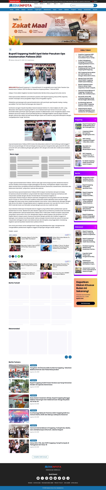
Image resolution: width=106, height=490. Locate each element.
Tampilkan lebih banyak (40, 457)
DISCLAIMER (67, 483)
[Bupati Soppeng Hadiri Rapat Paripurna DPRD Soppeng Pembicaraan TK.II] (78, 195)
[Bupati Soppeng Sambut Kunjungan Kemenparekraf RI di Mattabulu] (78, 217)
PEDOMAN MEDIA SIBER (47, 483)
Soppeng (33, 365)
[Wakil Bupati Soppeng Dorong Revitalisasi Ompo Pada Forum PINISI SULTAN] (78, 263)
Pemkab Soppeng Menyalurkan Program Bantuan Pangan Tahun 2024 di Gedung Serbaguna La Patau (89, 208)
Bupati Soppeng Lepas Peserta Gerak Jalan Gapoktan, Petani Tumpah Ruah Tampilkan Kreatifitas (87, 86)
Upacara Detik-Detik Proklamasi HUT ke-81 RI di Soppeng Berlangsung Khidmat (86, 68)
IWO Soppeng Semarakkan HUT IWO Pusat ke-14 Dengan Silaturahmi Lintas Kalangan (86, 74)
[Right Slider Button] (70, 357)
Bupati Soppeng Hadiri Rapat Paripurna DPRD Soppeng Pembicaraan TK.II (88, 194)
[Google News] (55, 478)
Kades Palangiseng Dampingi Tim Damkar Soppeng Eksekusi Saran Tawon (86, 62)
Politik (17, 9)
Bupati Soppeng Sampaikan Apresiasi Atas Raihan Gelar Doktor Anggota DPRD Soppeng (89, 186)
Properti (73, 9)
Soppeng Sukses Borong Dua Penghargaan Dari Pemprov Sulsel (88, 133)
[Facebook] (10, 256)
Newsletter (96, 9)
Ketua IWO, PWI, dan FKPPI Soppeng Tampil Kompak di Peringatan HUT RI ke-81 (49, 444)
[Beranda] (10, 49)
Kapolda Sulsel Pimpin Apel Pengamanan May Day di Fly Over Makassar (88, 255)
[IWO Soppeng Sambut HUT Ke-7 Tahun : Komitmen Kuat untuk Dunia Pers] (78, 156)
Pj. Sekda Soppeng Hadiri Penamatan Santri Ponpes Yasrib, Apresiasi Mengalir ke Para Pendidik (88, 162)
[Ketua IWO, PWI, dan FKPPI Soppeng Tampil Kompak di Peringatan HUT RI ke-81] (19, 446)
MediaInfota (60, 488)
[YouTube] (50, 478)
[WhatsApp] (19, 256)
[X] (13, 256)
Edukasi (66, 9)
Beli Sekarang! (85, 303)
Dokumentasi (38, 7)
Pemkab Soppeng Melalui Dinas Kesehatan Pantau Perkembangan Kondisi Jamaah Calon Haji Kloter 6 (88, 247)
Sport (61, 4)
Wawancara (47, 9)
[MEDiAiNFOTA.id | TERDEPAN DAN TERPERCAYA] (53, 466)
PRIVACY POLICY (58, 483)
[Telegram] (16, 256)
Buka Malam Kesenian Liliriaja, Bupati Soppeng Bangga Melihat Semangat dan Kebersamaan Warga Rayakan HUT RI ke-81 (50, 399)
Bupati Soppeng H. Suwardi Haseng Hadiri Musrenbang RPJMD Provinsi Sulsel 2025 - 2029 (89, 240)
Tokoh (60, 9)
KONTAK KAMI (37, 483)
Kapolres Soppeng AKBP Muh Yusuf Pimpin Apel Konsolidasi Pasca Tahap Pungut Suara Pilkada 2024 (86, 56)
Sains (54, 9)
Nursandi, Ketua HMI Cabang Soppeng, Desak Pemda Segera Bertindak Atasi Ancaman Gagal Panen (86, 98)
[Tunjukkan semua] (95, 120)
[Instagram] (46, 478)
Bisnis (48, 4)
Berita (41, 4)
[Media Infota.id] (20, 5)
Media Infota (50, 488)
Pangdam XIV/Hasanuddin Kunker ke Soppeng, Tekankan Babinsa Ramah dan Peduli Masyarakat (51, 369)
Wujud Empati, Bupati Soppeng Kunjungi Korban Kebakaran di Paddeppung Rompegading (86, 110)
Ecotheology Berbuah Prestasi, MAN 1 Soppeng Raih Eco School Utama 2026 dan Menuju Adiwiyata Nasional (50, 414)
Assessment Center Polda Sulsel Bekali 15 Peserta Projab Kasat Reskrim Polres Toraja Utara (89, 269)
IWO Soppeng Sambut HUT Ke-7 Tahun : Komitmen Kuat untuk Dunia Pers (88, 155)
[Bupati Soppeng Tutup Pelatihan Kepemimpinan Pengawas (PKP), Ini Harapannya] (78, 202)
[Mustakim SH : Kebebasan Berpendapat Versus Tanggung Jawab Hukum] (78, 148)
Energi (80, 9)
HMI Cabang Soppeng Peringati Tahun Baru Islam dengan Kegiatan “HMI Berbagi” (88, 140)
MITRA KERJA (74, 483)
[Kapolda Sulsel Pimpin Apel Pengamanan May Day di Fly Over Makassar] (78, 256)
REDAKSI (30, 483)
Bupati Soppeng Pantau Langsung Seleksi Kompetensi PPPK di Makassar (89, 232)
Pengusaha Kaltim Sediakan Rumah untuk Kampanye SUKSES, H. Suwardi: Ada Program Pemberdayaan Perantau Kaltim (89, 179)
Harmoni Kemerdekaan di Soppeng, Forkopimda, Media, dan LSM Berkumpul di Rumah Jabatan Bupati (50, 429)
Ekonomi (30, 9)
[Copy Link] (22, 256)
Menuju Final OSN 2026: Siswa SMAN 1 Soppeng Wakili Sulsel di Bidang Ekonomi (85, 80)
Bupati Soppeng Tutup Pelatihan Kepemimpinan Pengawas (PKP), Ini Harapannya (89, 201)
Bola (55, 4)
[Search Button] (95, 5)
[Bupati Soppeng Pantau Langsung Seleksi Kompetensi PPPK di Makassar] (78, 233)
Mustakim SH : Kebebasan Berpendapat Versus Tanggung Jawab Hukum (89, 147)
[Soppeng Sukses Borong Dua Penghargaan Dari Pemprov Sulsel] (78, 134)
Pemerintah (87, 9)
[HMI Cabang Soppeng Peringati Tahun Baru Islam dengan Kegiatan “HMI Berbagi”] (78, 141)
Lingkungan (38, 9)
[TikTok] (59, 478)
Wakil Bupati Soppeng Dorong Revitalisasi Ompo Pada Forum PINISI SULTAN (88, 262)
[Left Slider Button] (66, 357)
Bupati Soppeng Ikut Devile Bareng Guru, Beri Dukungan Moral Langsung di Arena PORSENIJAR (89, 125)
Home (36, 4)
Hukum (23, 9)
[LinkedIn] (63, 478)
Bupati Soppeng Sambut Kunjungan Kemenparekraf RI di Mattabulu (89, 216)
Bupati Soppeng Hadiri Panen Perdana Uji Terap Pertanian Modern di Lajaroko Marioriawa (52, 1)
